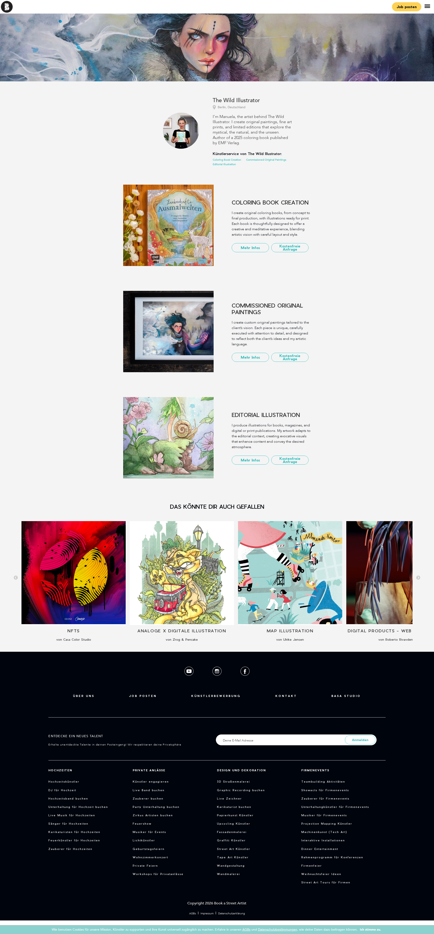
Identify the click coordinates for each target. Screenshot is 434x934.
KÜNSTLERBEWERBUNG (216, 695)
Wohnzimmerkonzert (150, 857)
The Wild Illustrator (236, 100)
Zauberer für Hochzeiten (70, 848)
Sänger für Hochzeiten (68, 823)
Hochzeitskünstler (63, 781)
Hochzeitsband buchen (68, 798)
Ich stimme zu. (370, 929)
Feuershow (142, 823)
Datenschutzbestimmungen (277, 929)
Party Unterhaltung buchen (156, 806)
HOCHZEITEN (60, 770)
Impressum (207, 913)
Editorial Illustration (224, 164)
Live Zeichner (229, 798)
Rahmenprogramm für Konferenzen (332, 857)
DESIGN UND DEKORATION (241, 770)
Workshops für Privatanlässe (158, 873)
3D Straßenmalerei (233, 781)
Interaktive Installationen (323, 840)
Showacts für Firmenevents (325, 790)
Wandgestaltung (231, 865)
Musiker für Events (149, 831)
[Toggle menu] (427, 7)
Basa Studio (346, 695)
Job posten (407, 7)
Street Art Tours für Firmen (325, 882)
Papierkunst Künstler (235, 815)
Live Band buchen (149, 790)
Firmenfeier (311, 865)
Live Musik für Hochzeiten (71, 815)
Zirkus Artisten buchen (153, 815)
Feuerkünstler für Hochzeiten (74, 840)
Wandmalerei (228, 873)
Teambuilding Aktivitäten (323, 781)
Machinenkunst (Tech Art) (324, 831)
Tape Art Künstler (233, 857)
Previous (16, 578)
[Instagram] (217, 679)
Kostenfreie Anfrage (289, 247)
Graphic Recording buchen (241, 790)
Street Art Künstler (233, 848)
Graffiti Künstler (231, 840)
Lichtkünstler (144, 840)
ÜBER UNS (83, 695)
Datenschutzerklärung (231, 913)
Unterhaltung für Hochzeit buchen (78, 806)
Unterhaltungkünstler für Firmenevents (335, 806)
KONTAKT (286, 695)
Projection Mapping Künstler (326, 823)
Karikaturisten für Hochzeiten (74, 831)
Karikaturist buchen (234, 806)
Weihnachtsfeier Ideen (321, 873)
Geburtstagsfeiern (149, 848)
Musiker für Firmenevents (324, 815)
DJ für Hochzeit (62, 790)
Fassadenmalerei (232, 831)
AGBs (192, 913)
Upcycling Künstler (233, 823)
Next (418, 578)
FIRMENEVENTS (315, 770)
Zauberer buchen (148, 798)
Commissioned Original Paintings (266, 160)
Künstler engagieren (151, 781)
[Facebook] (245, 679)
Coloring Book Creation (227, 160)
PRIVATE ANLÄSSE (149, 770)
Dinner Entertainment (319, 848)
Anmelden (360, 740)
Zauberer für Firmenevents (325, 798)
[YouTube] (189, 679)
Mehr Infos (250, 247)
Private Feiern (145, 865)
